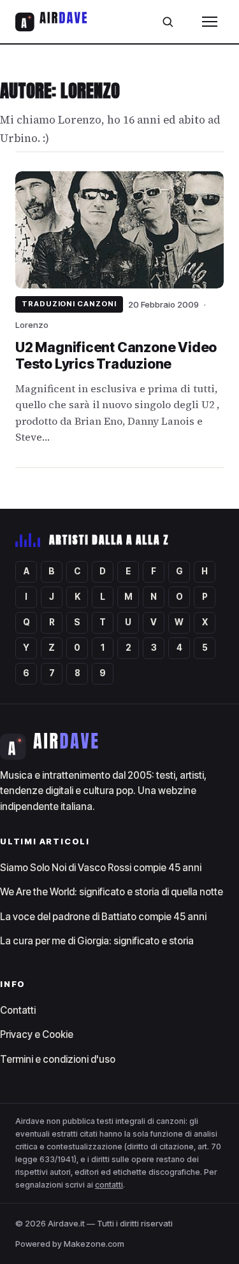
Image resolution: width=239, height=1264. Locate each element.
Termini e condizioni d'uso (57, 1059)
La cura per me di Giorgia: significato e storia (97, 941)
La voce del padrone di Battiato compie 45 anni (103, 917)
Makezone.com (94, 1244)
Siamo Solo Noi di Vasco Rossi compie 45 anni (100, 868)
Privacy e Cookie (36, 1034)
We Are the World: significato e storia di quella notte (111, 892)
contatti (109, 1184)
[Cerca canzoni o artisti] (167, 21)
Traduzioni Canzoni (69, 303)
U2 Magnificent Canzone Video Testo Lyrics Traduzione (116, 355)
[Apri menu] (210, 21)
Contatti (18, 1010)
